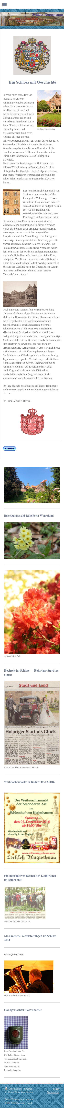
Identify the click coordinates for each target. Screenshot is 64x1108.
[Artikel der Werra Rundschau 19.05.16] (32, 723)
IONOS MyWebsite (15, 1103)
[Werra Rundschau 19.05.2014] (25, 902)
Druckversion (15, 1088)
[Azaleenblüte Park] (32, 612)
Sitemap (28, 1088)
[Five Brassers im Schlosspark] (28, 976)
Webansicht (53, 1092)
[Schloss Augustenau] (49, 108)
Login (56, 1088)
